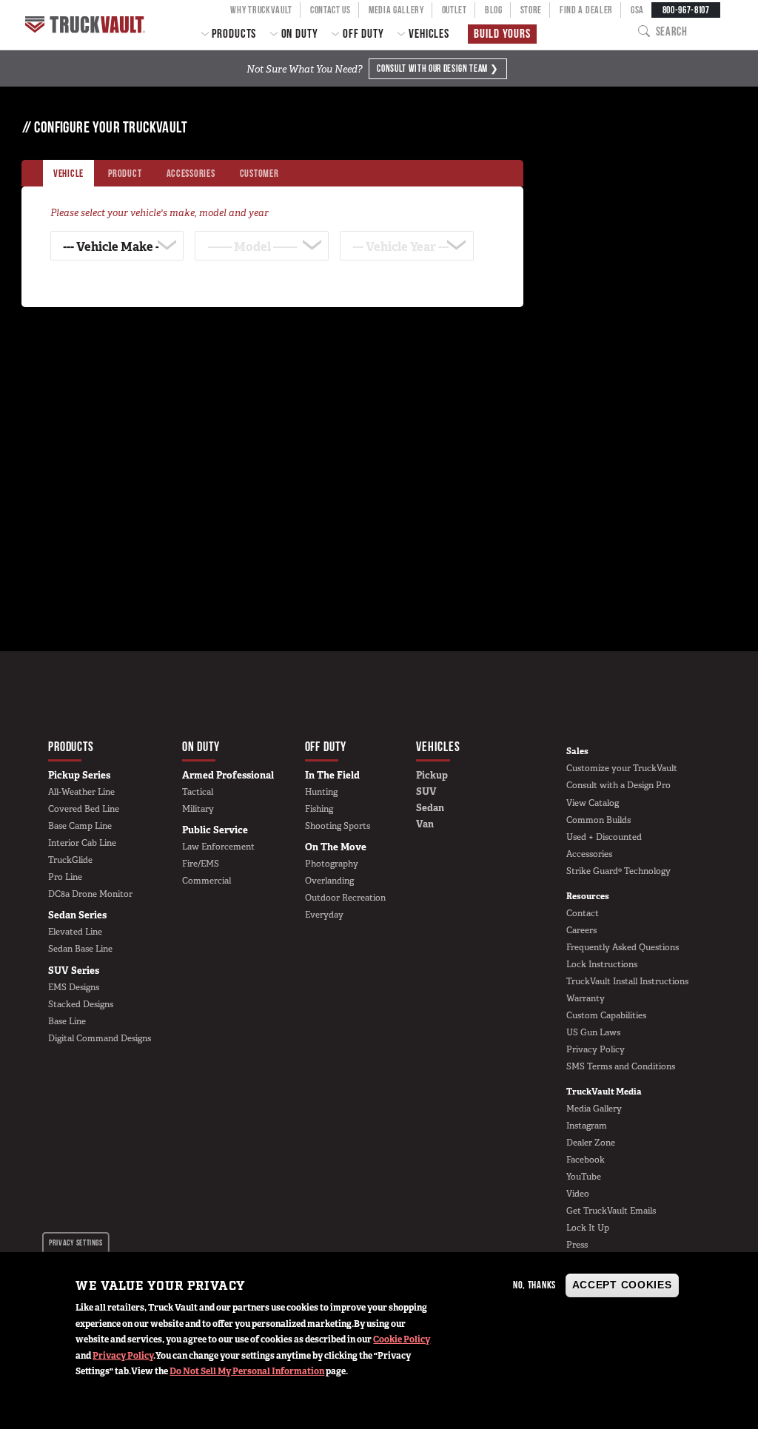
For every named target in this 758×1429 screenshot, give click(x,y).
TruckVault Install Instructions (627, 981)
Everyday (324, 915)
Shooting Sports (337, 826)
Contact (582, 913)
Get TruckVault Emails (611, 1211)
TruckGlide (70, 860)
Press (577, 1245)
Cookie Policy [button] (401, 1339)
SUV (426, 791)
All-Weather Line (81, 792)
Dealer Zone (590, 1143)
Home (87, 25)
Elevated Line (75, 932)
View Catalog (592, 803)
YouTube (583, 1177)
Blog (494, 9)
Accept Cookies (622, 1285)
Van (425, 824)
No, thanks (534, 1285)
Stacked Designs (80, 1004)
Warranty (585, 998)
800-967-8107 (686, 9)
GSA (637, 9)
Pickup (432, 775)
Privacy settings (75, 1242)
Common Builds (598, 820)
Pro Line (65, 877)
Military (198, 809)
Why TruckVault (261, 9)
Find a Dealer (586, 9)
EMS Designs (73, 987)
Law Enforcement (218, 847)
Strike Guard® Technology (618, 871)
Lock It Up (587, 1228)
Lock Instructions (601, 964)
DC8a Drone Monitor (90, 894)
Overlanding (329, 881)
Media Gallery (396, 9)
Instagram (586, 1126)
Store (531, 9)
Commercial (206, 881)
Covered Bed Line (83, 809)
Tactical (197, 792)
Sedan (430, 807)
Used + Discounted (604, 837)
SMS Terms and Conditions (620, 1066)
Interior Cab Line (82, 843)
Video (577, 1194)
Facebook (585, 1160)
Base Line (67, 1021)
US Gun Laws (593, 1032)
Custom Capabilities (606, 1015)
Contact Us (330, 9)
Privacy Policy (123, 1356)
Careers (581, 930)
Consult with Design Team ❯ (437, 68)
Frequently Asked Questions (622, 947)
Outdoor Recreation (345, 898)
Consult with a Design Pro (618, 785)
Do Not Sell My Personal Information (247, 1371)
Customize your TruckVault (621, 768)
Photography (331, 864)
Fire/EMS (200, 864)
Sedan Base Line (80, 949)
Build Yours (502, 33)
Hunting (321, 792)
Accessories (589, 854)
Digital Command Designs (99, 1038)
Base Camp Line (80, 826)
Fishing (319, 809)
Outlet (454, 9)
